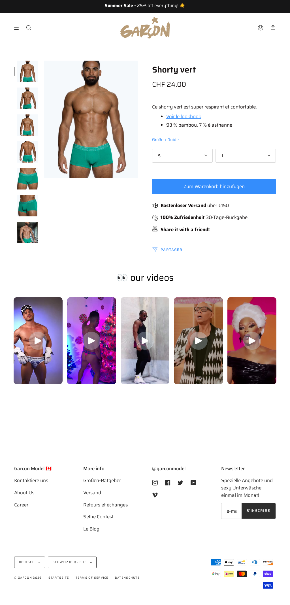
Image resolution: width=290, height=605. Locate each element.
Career (21, 504)
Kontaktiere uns (31, 480)
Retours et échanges (105, 504)
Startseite (58, 577)
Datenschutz (127, 577)
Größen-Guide (165, 139)
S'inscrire (258, 511)
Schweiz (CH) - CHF (70, 562)
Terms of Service (92, 577)
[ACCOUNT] (260, 28)
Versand (92, 492)
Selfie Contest (98, 516)
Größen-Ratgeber (102, 480)
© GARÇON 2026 (28, 577)
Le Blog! (92, 528)
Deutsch (27, 562)
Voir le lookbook (183, 116)
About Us (24, 492)
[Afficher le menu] (18, 28)
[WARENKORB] (273, 28)
